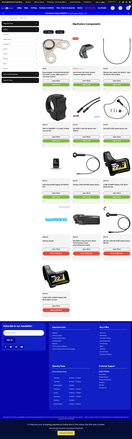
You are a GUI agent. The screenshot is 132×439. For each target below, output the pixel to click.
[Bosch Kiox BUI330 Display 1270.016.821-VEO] (56, 163)
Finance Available (106, 354)
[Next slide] (128, 13)
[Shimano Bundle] (56, 219)
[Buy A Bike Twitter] (123, 2)
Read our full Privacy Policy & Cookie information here (66, 428)
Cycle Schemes (105, 341)
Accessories (104, 352)
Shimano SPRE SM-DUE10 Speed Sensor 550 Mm (116, 242)
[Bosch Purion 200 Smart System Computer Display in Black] (86, 51)
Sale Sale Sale (90, 8)
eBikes (19, 8)
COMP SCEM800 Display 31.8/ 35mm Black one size (115, 186)
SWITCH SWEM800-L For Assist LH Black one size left (56, 130)
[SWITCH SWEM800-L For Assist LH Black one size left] (56, 107)
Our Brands (103, 344)
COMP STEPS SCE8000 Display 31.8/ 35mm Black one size (55, 299)
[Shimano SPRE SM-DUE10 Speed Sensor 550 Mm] (116, 219)
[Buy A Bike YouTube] (130, 2)
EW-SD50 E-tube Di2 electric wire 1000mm (84, 130)
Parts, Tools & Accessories (65, 8)
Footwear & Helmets (46, 8)
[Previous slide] (3, 13)
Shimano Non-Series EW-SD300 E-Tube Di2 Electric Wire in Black (116, 74)
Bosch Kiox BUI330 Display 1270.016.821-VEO (56, 186)
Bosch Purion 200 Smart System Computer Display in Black (84, 74)
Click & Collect (57, 335)
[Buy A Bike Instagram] (126, 2)
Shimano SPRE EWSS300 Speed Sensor (86, 185)
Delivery (55, 333)
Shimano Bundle (48, 241)
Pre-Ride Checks (105, 338)
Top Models (102, 8)
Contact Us (102, 388)
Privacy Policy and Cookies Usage (63, 349)
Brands (79, 8)
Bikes (26, 8)
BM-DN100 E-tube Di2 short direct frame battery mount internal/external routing (84, 243)
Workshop (103, 335)
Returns (54, 344)
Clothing (34, 8)
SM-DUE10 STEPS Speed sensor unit (115, 129)
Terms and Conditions (59, 346)
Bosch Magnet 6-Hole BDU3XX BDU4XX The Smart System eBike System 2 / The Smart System (56, 75)
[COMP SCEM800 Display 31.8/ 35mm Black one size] (116, 163)
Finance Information (59, 338)
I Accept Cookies (66, 433)
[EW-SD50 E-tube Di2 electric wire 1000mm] (86, 107)
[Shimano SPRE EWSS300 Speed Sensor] (86, 163)
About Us (103, 333)
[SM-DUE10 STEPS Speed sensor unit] (116, 107)
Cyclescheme (57, 341)
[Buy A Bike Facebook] (119, 2)
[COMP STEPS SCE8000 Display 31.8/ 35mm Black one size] (56, 276)
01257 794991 (104, 372)
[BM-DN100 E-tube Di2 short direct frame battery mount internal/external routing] (86, 219)
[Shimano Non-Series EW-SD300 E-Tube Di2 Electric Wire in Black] (116, 51)
